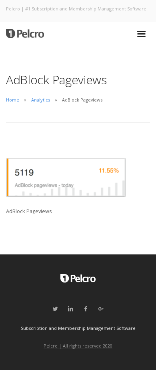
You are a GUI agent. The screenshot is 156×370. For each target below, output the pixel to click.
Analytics (40, 100)
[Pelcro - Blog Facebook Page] (85, 309)
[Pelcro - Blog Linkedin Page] (70, 309)
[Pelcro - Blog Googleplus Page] (101, 309)
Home (12, 100)
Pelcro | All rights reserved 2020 (78, 346)
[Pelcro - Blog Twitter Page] (55, 309)
